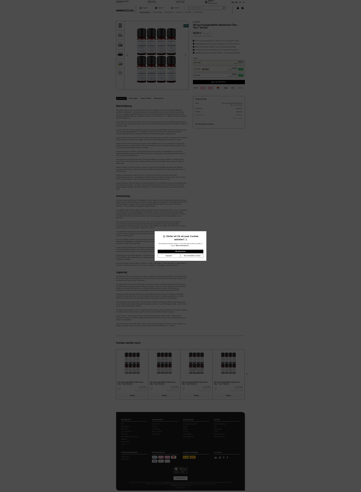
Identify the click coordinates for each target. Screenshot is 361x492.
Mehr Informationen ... (183, 245)
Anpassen (169, 255)
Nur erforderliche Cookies (192, 255)
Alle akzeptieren (180, 251)
